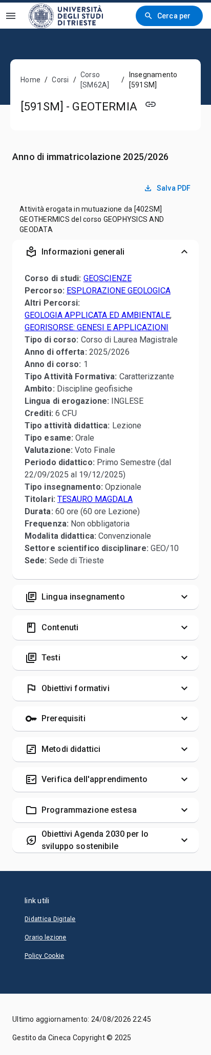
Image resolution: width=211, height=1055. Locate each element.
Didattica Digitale (50, 919)
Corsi (60, 80)
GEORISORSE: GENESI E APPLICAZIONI (96, 327)
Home (30, 80)
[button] (105, 252)
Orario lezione (46, 937)
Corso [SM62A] (95, 80)
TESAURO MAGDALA (95, 499)
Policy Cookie (44, 955)
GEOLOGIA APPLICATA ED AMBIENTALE (97, 315)
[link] (66, 16)
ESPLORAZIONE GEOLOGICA (119, 290)
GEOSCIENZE (107, 278)
